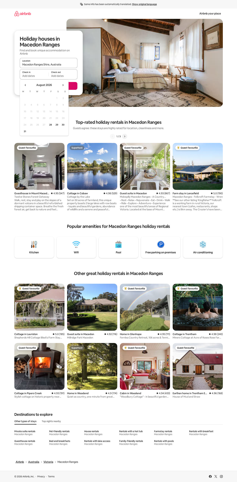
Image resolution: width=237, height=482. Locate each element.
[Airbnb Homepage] (22, 13)
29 (57, 124)
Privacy (41, 476)
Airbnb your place (210, 13)
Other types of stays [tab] (25, 421)
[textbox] (34, 76)
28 (50, 124)
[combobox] (48, 64)
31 (25, 131)
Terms (51, 476)
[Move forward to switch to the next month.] (63, 85)
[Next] (124, 136)
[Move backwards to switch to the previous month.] (25, 85)
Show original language (144, 4)
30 (63, 124)
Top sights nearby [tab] (51, 421)
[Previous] (112, 136)
